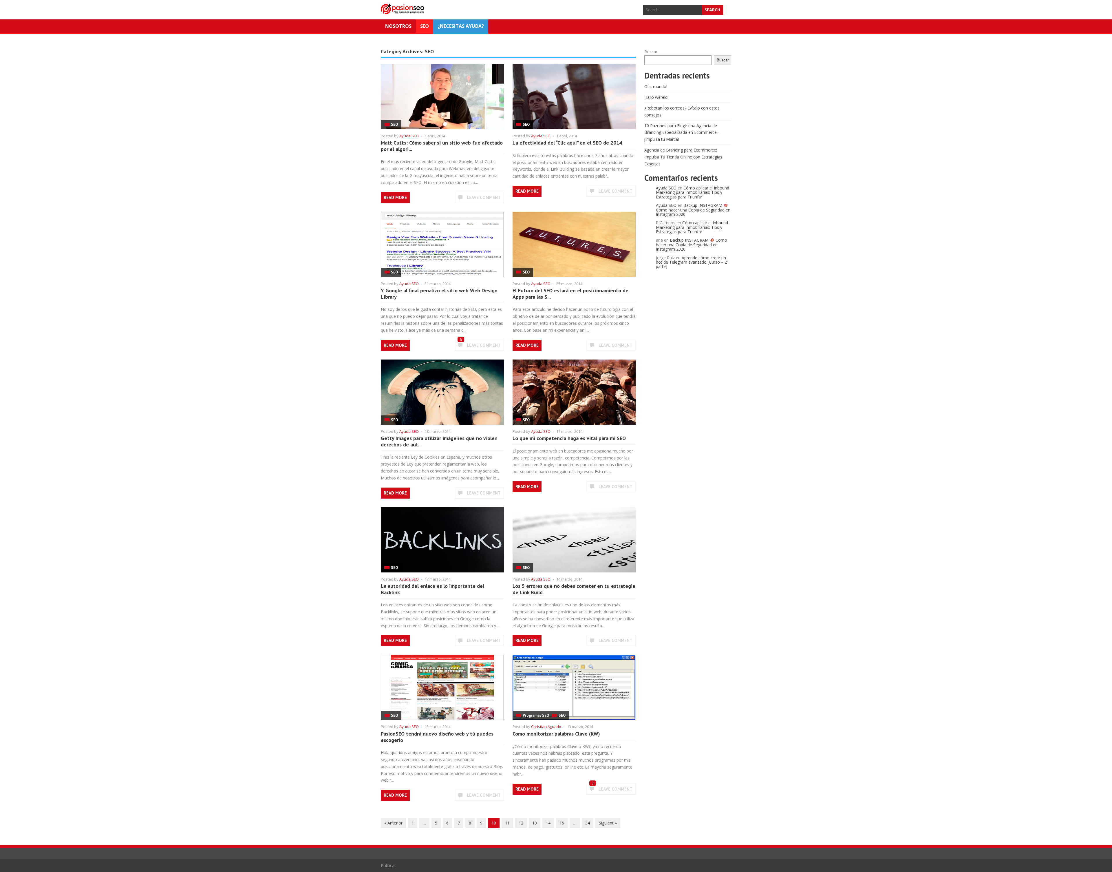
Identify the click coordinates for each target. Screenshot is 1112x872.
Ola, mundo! (655, 86)
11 (507, 823)
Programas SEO (536, 715)
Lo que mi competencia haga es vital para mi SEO (569, 438)
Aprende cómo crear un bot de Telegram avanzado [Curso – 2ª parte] (692, 262)
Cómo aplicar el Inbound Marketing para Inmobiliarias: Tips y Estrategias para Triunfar (692, 192)
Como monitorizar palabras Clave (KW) (556, 733)
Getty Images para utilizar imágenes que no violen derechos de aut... (439, 441)
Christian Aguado (546, 726)
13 (534, 823)
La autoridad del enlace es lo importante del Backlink (432, 589)
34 (587, 823)
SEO (424, 26)
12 (521, 823)
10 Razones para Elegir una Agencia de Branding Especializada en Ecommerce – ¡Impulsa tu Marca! (682, 132)
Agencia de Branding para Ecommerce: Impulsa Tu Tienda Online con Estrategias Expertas (683, 157)
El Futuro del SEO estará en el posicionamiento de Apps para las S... (570, 293)
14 (548, 823)
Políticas (388, 865)
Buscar (650, 51)
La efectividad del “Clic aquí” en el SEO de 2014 (567, 142)
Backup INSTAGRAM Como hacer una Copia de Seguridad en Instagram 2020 (693, 210)
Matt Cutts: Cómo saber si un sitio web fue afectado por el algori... (442, 145)
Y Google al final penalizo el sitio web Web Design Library (439, 293)
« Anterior (393, 823)
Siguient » (608, 823)
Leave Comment (484, 197)
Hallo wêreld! (656, 97)
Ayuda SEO (409, 135)
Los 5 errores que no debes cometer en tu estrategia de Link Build (574, 589)
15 (561, 823)
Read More (395, 197)
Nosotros (398, 26)
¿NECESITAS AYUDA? (461, 26)
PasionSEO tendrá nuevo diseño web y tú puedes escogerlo (437, 736)
